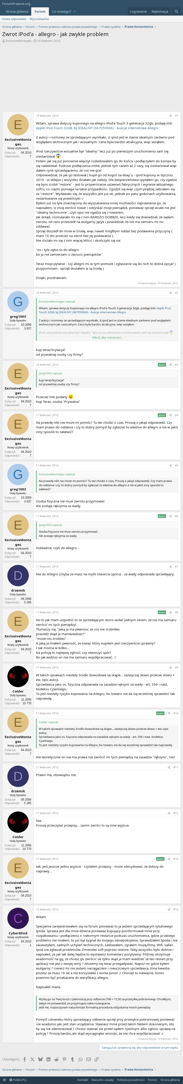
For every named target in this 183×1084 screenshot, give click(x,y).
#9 (176, 667)
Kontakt (82, 1080)
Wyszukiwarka (39, 19)
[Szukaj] (176, 11)
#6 (176, 516)
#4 (176, 415)
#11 (175, 767)
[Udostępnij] (170, 115)
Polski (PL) (19, 1080)
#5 (176, 465)
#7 (176, 566)
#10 (175, 713)
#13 (175, 859)
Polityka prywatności (131, 1080)
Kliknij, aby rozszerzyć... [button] (107, 337)
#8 (176, 612)
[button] (75, 11)
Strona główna (17, 11)
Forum (40, 11)
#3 (176, 365)
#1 (176, 116)
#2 (176, 293)
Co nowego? (61, 11)
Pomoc (152, 1080)
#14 (175, 909)
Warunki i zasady (103, 1080)
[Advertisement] (91, 78)
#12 (175, 813)
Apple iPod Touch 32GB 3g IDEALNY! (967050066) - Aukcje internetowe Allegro (97, 128)
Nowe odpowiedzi (14, 19)
